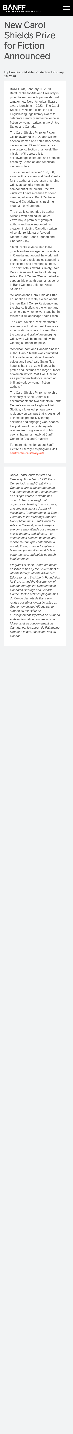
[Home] (22, 8)
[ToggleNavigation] (67, 8)
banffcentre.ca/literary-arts (27, 453)
